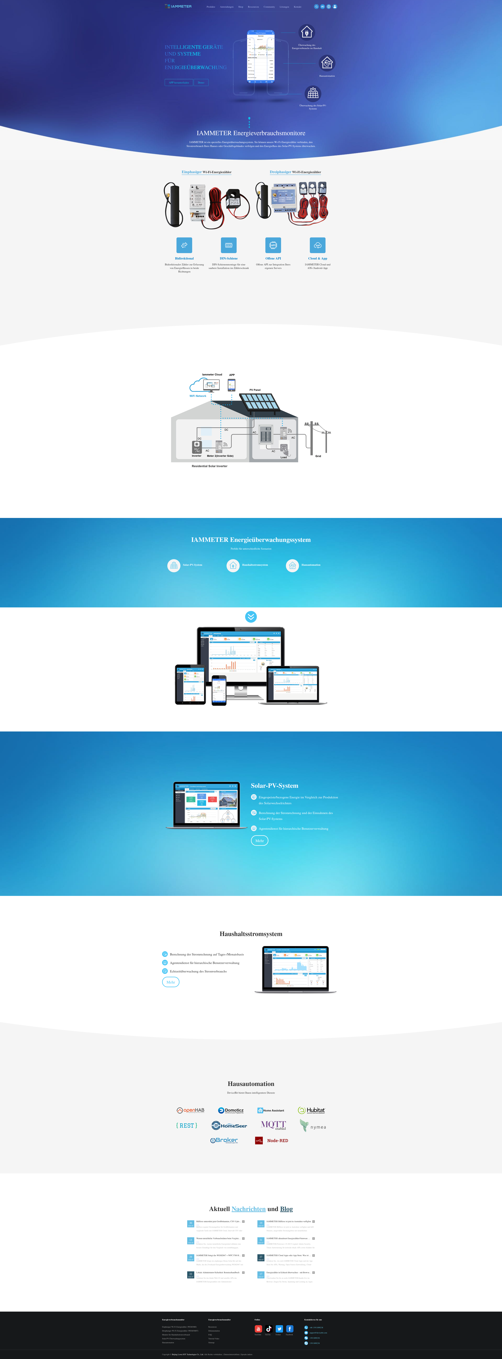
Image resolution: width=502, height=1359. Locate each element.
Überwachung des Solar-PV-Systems (313, 107)
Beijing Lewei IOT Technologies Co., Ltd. (188, 1354)
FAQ (210, 1334)
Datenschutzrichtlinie (231, 1354)
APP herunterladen (179, 82)
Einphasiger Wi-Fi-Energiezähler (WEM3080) (179, 1327)
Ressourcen (212, 1327)
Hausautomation (327, 75)
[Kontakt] (297, 15)
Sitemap (211, 1342)
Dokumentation (214, 1330)
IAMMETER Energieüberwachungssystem (251, 539)
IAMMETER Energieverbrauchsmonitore (251, 132)
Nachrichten (249, 1208)
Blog (286, 1208)
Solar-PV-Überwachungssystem (173, 1338)
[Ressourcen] (253, 15)
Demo (201, 82)
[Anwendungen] (226, 15)
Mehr (259, 840)
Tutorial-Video (213, 1338)
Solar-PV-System (192, 565)
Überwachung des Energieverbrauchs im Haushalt (307, 46)
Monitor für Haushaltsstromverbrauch (176, 1334)
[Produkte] (211, 15)
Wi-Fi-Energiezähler (207, 172)
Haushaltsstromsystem (255, 565)
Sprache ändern (246, 1354)
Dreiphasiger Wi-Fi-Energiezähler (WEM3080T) (180, 1330)
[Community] (269, 15)
